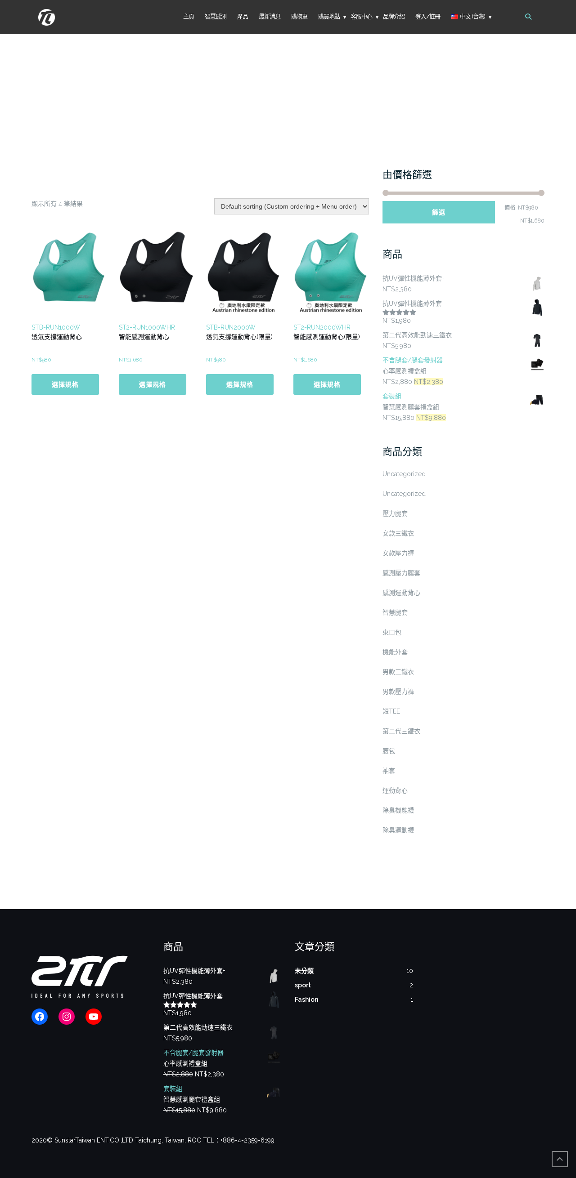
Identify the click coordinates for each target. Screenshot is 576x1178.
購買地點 (329, 16)
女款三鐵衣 (398, 533)
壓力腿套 (395, 513)
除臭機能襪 (398, 810)
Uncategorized (404, 473)
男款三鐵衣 (398, 671)
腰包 (388, 750)
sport (303, 985)
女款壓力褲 (398, 553)
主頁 (188, 16)
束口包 (391, 632)
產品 (242, 16)
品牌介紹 (394, 16)
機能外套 (395, 652)
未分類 (304, 970)
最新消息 (269, 16)
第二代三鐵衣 (401, 731)
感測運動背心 (401, 592)
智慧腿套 (395, 612)
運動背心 (395, 790)
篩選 (439, 212)
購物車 (299, 16)
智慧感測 (215, 16)
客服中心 (361, 16)
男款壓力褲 (398, 691)
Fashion (306, 999)
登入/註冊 (427, 16)
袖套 (388, 770)
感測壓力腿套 (401, 572)
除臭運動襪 (398, 830)
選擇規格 (65, 384)
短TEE (391, 711)
